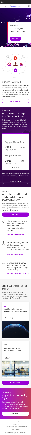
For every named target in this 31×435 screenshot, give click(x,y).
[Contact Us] (29, 6)
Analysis (6, 305)
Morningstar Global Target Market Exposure (14, 143)
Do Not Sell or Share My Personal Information (15, 427)
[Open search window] (6, 6)
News (5, 344)
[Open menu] (2, 6)
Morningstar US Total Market (13, 156)
